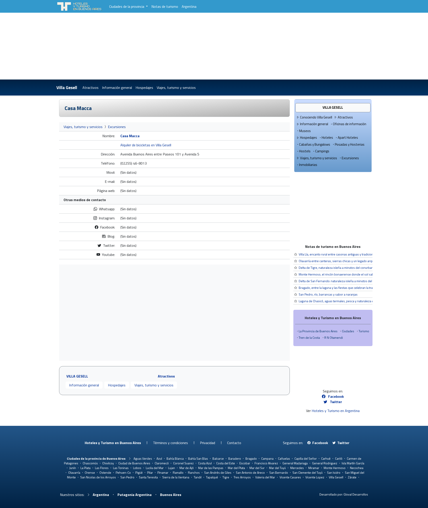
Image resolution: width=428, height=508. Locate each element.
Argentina (189, 6)
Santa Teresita (148, 477)
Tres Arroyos (242, 477)
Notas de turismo (164, 6)
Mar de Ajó (186, 467)
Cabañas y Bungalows (314, 144)
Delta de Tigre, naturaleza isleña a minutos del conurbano (337, 267)
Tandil (198, 477)
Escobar (244, 463)
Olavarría (74, 472)
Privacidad (207, 442)
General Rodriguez (324, 463)
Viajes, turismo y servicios (176, 87)
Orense (90, 472)
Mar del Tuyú (277, 467)
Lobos (137, 467)
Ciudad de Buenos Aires (134, 463)
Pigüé (139, 472)
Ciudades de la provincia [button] (127, 6)
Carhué (326, 458)
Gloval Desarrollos (356, 494)
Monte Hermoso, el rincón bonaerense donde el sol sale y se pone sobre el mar (352, 274)
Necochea (356, 467)
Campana (267, 458)
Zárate (352, 477)
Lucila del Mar (155, 467)
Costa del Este (225, 463)
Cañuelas (284, 458)
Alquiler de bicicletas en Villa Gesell (145, 145)
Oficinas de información (349, 123)
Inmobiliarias (308, 164)
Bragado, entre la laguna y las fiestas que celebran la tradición (340, 287)
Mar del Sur (257, 467)
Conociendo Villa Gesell (316, 117)
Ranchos (194, 472)
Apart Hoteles (348, 137)
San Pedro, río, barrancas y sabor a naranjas (328, 294)
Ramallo (178, 472)
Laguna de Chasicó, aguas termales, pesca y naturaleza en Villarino (343, 301)
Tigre (225, 477)
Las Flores (102, 467)
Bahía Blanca (175, 458)
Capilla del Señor (305, 458)
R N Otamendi (333, 337)
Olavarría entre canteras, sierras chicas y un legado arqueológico (342, 261)
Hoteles (327, 137)
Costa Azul (205, 463)
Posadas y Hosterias (349, 144)
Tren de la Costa (309, 337)
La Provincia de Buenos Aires (318, 331)
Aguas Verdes (143, 458)
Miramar (313, 467)
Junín (72, 467)
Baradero (234, 458)
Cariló (338, 458)
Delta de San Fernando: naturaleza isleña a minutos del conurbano (343, 281)
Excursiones (117, 126)
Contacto (234, 442)
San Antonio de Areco (250, 472)
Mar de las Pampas (210, 467)
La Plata (85, 467)
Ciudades (348, 331)
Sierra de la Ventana (175, 477)
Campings (322, 151)
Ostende (105, 472)
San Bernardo (278, 472)
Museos (305, 130)
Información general (117, 87)
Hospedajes (144, 87)
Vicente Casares (290, 477)
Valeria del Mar (265, 477)
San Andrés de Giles (217, 472)
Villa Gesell (66, 87)
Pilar (150, 472)
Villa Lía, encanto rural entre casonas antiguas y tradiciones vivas (341, 254)
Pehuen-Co (123, 472)
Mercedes (297, 467)
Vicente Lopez (314, 477)
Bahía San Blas (198, 458)
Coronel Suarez (183, 463)
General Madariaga (295, 463)
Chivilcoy (108, 463)
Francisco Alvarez (266, 463)
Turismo (364, 331)
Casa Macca (78, 108)
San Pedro (127, 477)
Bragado (251, 458)
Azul (159, 458)
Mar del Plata (236, 467)
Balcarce (218, 458)
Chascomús (90, 463)
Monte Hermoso (335, 467)
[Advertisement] (214, 46)
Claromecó (162, 463)
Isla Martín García (353, 463)
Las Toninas (121, 467)
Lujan (171, 467)
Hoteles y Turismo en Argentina (336, 410)
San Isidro (333, 472)
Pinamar (162, 472)
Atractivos (90, 87)
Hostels (305, 151)
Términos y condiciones (170, 442)
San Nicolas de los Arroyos (98, 477)
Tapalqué (212, 477)
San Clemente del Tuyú (307, 472)
